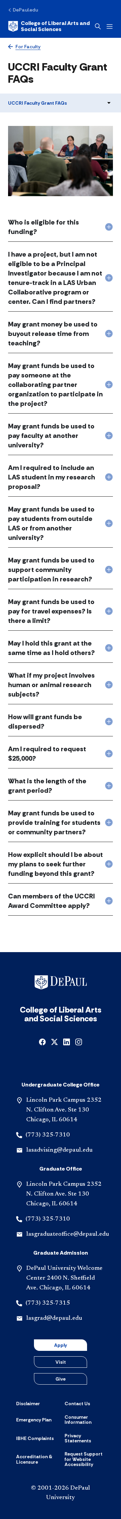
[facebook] (42, 1041)
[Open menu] (109, 26)
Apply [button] (60, 1345)
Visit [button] (60, 1362)
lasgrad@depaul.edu (54, 1318)
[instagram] (78, 1041)
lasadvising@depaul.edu (59, 1150)
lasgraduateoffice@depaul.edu (67, 1234)
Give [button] (60, 1379)
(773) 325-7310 (48, 1135)
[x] (54, 1041)
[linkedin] (66, 1041)
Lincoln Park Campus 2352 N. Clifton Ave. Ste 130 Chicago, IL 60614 (64, 1110)
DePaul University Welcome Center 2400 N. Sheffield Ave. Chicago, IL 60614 (64, 1278)
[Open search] (98, 26)
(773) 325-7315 (48, 1303)
